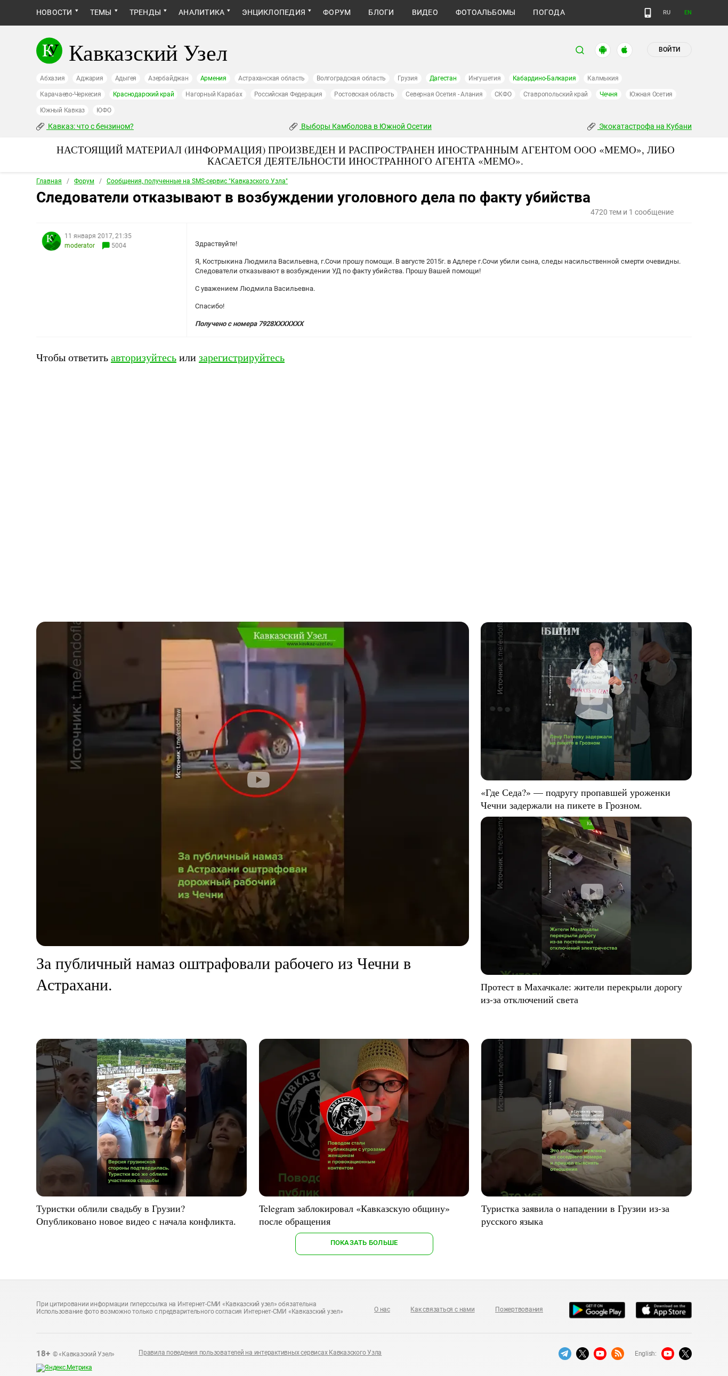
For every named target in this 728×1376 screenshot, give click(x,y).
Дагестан (443, 78)
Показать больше (364, 1243)
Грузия (408, 78)
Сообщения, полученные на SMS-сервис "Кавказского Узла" (197, 181)
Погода (548, 12)
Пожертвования (519, 1309)
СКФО (503, 94)
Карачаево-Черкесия (70, 94)
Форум (337, 12)
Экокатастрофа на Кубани (644, 126)
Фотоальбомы (486, 12)
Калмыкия (602, 78)
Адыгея (126, 78)
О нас (382, 1309)
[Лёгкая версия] (648, 13)
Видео (425, 12)
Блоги (381, 12)
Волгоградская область (351, 78)
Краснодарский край (143, 94)
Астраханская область (271, 78)
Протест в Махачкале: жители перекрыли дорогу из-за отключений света (581, 993)
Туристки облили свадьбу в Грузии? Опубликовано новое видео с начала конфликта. (136, 1214)
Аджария (89, 78)
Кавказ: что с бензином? (90, 126)
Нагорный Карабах (213, 94)
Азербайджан (168, 78)
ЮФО (103, 110)
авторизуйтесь (143, 357)
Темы (101, 12)
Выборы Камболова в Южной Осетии (366, 126)
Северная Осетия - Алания (444, 94)
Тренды (145, 12)
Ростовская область (364, 94)
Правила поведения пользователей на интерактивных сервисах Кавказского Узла (260, 1352)
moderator (79, 245)
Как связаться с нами (442, 1309)
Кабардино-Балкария (544, 78)
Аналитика (201, 12)
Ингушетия (484, 78)
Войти (669, 49)
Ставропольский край (555, 94)
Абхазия (52, 78)
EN (688, 12)
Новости (54, 12)
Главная (49, 181)
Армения (213, 78)
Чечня (609, 94)
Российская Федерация (288, 94)
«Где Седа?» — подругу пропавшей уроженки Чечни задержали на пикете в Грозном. (575, 798)
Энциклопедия (273, 12)
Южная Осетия (651, 94)
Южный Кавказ (62, 110)
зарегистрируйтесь (242, 357)
